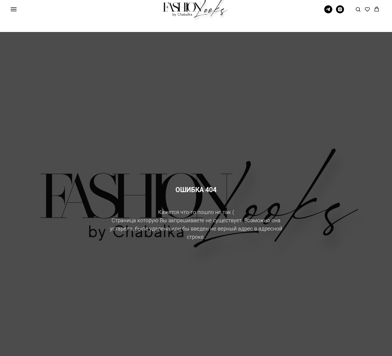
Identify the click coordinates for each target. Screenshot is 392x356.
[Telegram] (328, 12)
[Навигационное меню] (14, 9)
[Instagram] (340, 12)
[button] (358, 9)
